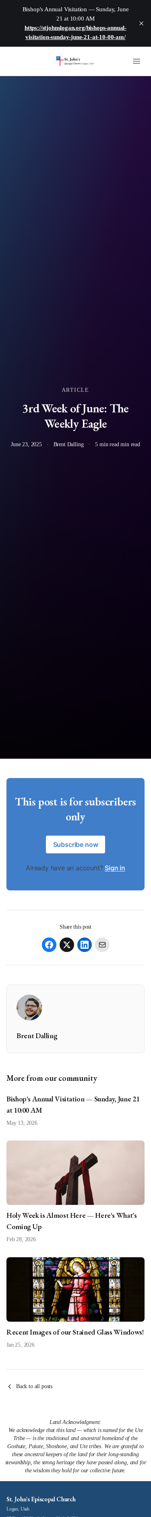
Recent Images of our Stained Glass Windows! (75, 1332)
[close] (141, 23)
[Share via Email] (102, 945)
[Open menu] (136, 61)
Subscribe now (75, 844)
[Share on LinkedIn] (84, 945)
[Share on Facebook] (49, 945)
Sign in (115, 868)
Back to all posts (34, 1386)
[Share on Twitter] (67, 945)
